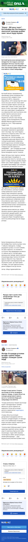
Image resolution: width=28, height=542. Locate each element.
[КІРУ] (25, 9)
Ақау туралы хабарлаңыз (14, 527)
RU (23, 9)
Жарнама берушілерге (14, 531)
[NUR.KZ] (14, 9)
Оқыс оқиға (4, 345)
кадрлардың (20, 410)
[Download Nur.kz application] (14, 3)
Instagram (15, 332)
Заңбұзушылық (13, 345)
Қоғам (3, 18)
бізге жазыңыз (19, 274)
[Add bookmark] (25, 317)
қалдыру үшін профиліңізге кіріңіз (13, 305)
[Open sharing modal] (18, 318)
